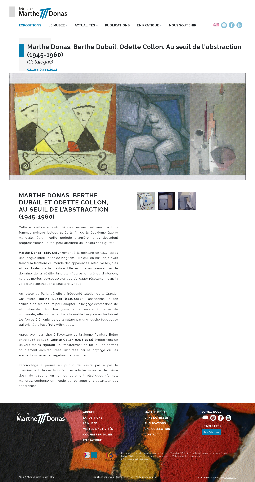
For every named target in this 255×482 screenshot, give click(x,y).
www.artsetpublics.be (138, 459)
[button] (58, 25)
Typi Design (230, 477)
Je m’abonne (211, 432)
